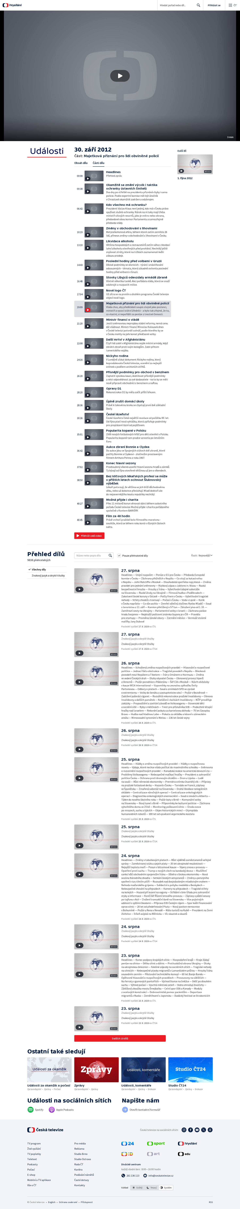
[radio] (46, 569)
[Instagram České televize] (184, 1129)
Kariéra (78, 1169)
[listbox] (151, 1187)
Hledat (198, 5)
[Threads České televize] (210, 1129)
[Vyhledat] (110, 555)
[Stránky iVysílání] (187, 1144)
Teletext (32, 1159)
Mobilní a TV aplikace (39, 1180)
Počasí (31, 1169)
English (51, 1202)
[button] (120, 76)
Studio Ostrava (82, 1159)
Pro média (80, 1143)
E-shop (31, 1174)
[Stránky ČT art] (153, 1155)
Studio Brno (81, 1153)
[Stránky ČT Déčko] (127, 1155)
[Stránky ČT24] (127, 1144)
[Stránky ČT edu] (184, 1155)
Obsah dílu (81, 163)
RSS (211, 1202)
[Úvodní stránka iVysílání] (15, 5)
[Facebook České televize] (190, 1129)
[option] (137, 1187)
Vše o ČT (32, 1185)
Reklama (79, 1148)
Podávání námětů (84, 1174)
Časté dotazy (81, 1180)
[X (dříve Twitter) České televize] (203, 1129)
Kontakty (79, 1185)
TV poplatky (34, 1153)
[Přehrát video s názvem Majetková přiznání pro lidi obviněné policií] (120, 76)
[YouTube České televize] (197, 1129)
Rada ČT (78, 1164)
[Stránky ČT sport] (156, 1144)
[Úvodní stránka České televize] (45, 1129)
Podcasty (32, 1164)
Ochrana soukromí (68, 1202)
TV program (34, 1143)
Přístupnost (87, 1202)
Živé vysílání (34, 1148)
